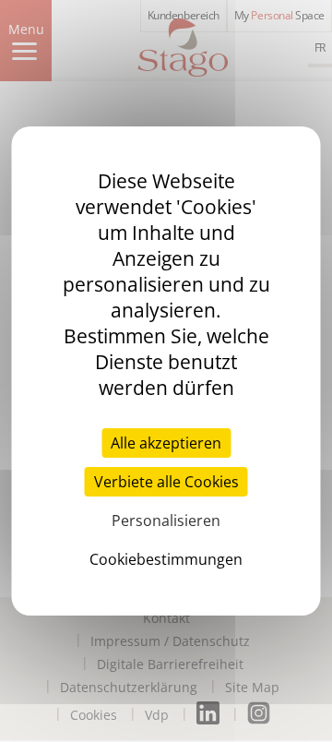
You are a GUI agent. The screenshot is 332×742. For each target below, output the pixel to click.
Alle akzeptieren (166, 443)
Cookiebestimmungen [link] (166, 559)
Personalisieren (166, 520)
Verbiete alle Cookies (166, 482)
